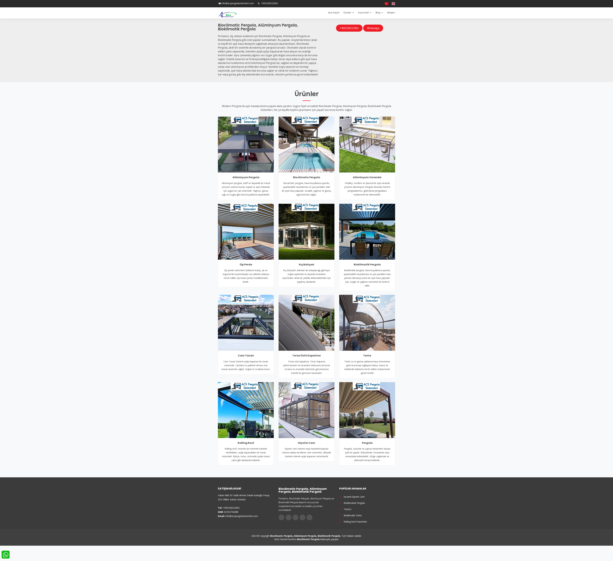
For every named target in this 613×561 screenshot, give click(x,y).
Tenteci (346, 509)
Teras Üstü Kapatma (306, 355)
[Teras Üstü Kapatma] (306, 322)
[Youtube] (377, 3)
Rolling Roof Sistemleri (354, 521)
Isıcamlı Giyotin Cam (353, 496)
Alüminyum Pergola (245, 177)
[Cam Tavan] (246, 322)
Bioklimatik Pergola (367, 264)
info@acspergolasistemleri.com (237, 3)
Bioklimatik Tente (352, 515)
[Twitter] (371, 3)
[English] (392, 4)
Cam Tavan (246, 355)
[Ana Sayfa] (227, 14)
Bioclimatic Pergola (306, 177)
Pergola (367, 443)
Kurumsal (363, 12)
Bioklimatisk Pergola (353, 502)
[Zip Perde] (246, 231)
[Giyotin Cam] (306, 410)
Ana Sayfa (333, 12)
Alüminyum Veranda (367, 177)
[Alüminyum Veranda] (367, 144)
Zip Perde (246, 264)
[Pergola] (367, 410)
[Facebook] (367, 3)
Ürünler (347, 12)
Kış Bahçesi (306, 264)
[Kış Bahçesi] (306, 231)
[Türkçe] (385, 4)
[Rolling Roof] (246, 410)
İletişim (391, 12)
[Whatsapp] (380, 3)
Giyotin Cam (306, 443)
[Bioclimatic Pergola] (306, 144)
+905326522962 (269, 3)
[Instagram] (374, 3)
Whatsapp (373, 28)
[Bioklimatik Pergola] (367, 231)
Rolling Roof (246, 443)
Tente (367, 355)
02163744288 (231, 511)
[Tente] (367, 322)
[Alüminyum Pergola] (246, 144)
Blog (378, 12)
